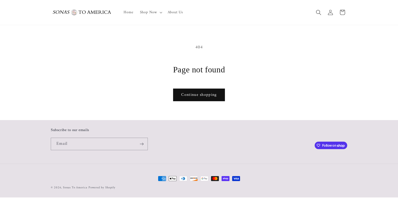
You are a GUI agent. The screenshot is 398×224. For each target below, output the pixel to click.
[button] (150, 12)
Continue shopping (199, 94)
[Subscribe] (142, 144)
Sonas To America (75, 187)
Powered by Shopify (102, 187)
